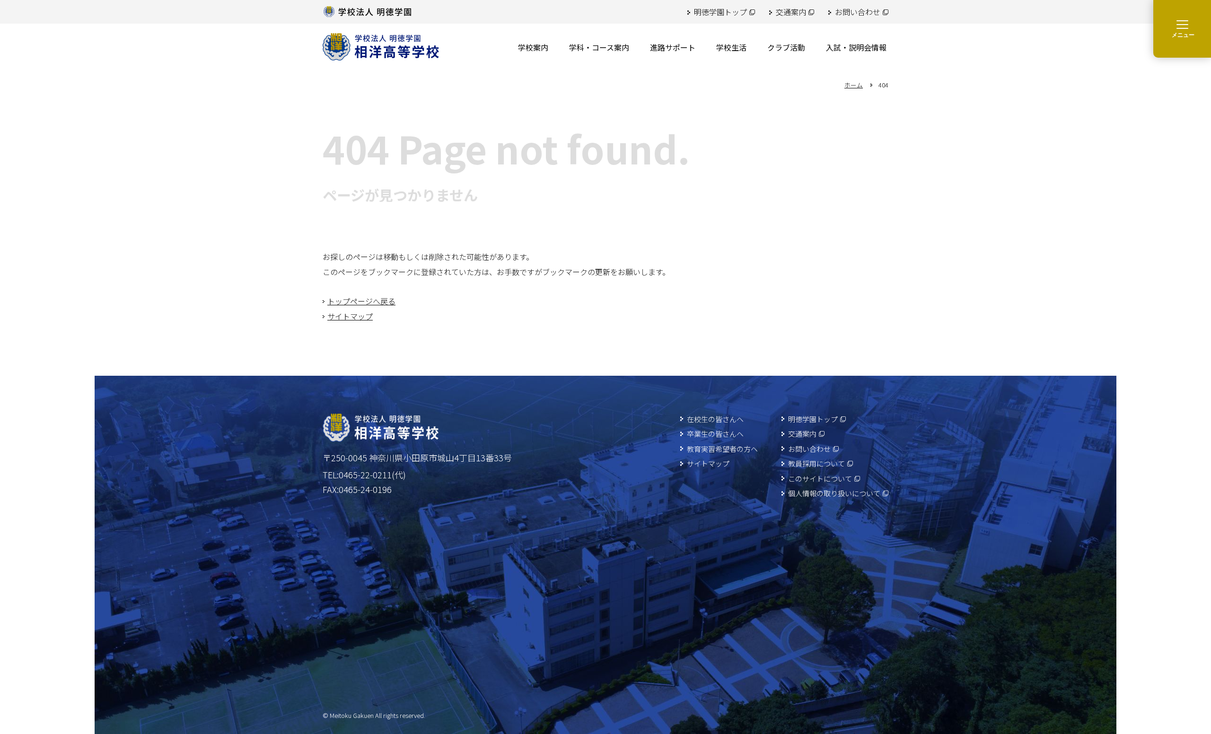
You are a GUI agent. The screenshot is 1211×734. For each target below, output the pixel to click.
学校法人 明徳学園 (367, 11)
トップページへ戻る (361, 301)
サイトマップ (350, 316)
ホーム (853, 84)
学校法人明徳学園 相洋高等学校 (381, 46)
